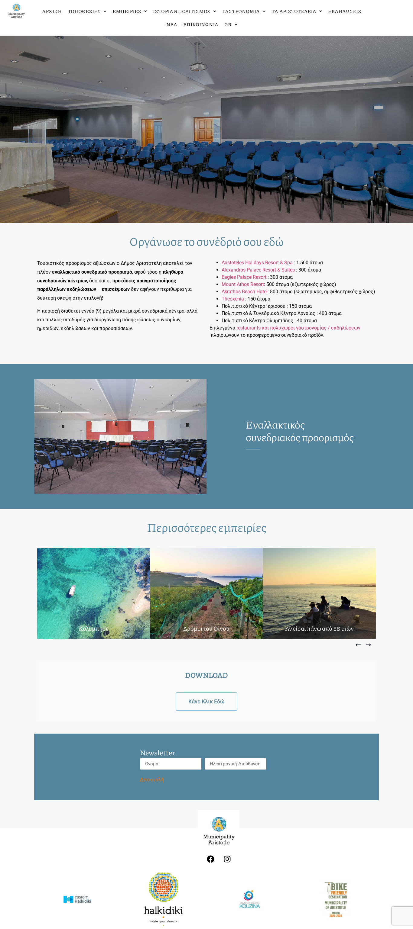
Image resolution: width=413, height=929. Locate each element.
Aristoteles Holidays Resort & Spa (258, 262)
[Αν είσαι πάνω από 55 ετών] (319, 593)
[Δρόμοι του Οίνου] (206, 593)
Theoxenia (233, 299)
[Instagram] (227, 858)
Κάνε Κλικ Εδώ (206, 701)
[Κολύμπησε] (93, 593)
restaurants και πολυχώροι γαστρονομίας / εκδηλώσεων (298, 328)
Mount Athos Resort (243, 284)
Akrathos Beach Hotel (245, 291)
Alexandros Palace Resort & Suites (258, 270)
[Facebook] (210, 858)
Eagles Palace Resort (244, 277)
